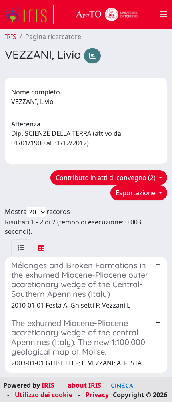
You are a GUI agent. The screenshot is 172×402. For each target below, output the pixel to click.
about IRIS (84, 385)
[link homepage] (29, 14)
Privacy (97, 394)
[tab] (21, 247)
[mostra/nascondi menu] (163, 14)
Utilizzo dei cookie (43, 394)
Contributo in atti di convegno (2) (106, 177)
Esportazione (136, 192)
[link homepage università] (106, 14)
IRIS (10, 36)
